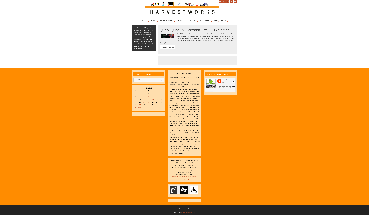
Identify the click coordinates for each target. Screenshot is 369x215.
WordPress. (191, 213)
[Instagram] (227, 1)
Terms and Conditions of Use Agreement (184, 177)
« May (135, 107)
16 (153, 99)
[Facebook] (224, 1)
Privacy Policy (184, 179)
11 (161, 96)
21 (144, 102)
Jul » (139, 107)
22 (148, 102)
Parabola (184, 213)
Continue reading (168, 47)
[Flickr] (235, 1)
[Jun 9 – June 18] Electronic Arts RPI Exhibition (194, 30)
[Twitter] (231, 1)
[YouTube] (220, 1)
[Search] (161, 80)
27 (140, 105)
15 (148, 99)
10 (157, 96)
